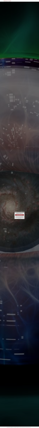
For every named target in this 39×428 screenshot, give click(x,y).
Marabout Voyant (7, 0)
